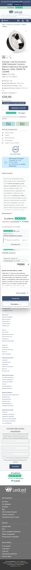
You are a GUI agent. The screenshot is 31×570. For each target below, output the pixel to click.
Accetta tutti (15, 298)
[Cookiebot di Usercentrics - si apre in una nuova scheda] (18, 264)
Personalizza (14, 304)
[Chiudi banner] (28, 264)
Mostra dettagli (21, 293)
